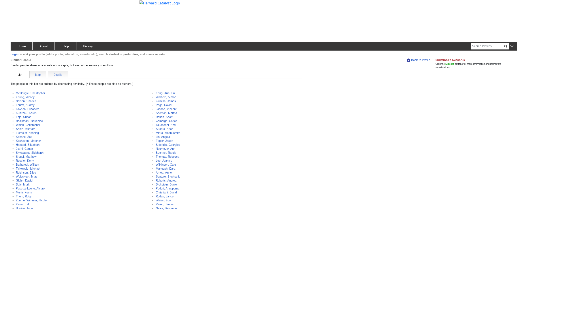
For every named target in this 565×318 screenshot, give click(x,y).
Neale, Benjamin (166, 208)
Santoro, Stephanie (168, 176)
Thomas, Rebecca (167, 156)
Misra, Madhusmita (168, 132)
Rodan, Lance (164, 196)
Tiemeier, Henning (27, 132)
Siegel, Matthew (26, 156)
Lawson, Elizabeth (27, 109)
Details (57, 74)
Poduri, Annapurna (167, 188)
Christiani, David (166, 192)
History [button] (88, 46)
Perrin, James (165, 204)
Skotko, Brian (164, 129)
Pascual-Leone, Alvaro (30, 188)
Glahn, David (24, 180)
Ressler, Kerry (25, 160)
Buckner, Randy (166, 152)
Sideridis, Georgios (168, 144)
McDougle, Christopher (30, 93)
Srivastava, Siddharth (29, 152)
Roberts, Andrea (166, 180)
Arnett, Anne (164, 172)
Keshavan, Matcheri (28, 140)
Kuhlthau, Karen (26, 113)
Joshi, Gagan (24, 148)
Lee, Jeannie (164, 160)
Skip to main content (18, 5)
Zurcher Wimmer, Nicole (31, 200)
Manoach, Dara (165, 168)
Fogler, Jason (164, 140)
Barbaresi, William (27, 164)
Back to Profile (420, 60)
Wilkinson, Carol (166, 164)
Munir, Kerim (24, 192)
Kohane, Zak (24, 136)
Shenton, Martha (166, 113)
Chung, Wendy (25, 97)
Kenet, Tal (22, 204)
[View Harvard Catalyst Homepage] (159, 2)
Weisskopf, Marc (27, 176)
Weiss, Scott (164, 200)
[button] (511, 46)
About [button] (44, 46)
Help (65, 46)
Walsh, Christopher (28, 125)
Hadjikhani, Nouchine (29, 121)
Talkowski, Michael (28, 168)
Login (15, 54)
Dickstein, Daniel (166, 184)
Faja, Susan (23, 117)
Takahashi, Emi (166, 125)
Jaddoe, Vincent (166, 109)
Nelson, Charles (26, 101)
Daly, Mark (23, 184)
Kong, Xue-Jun (165, 93)
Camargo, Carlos (166, 121)
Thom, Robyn (24, 196)
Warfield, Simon (166, 97)
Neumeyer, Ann (165, 148)
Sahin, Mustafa (25, 129)
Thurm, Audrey (25, 105)
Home (21, 46)
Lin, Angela (163, 136)
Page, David (163, 105)
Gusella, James (166, 101)
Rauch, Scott (164, 117)
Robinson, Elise (26, 172)
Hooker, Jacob (25, 208)
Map (38, 74)
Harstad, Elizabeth (28, 144)
